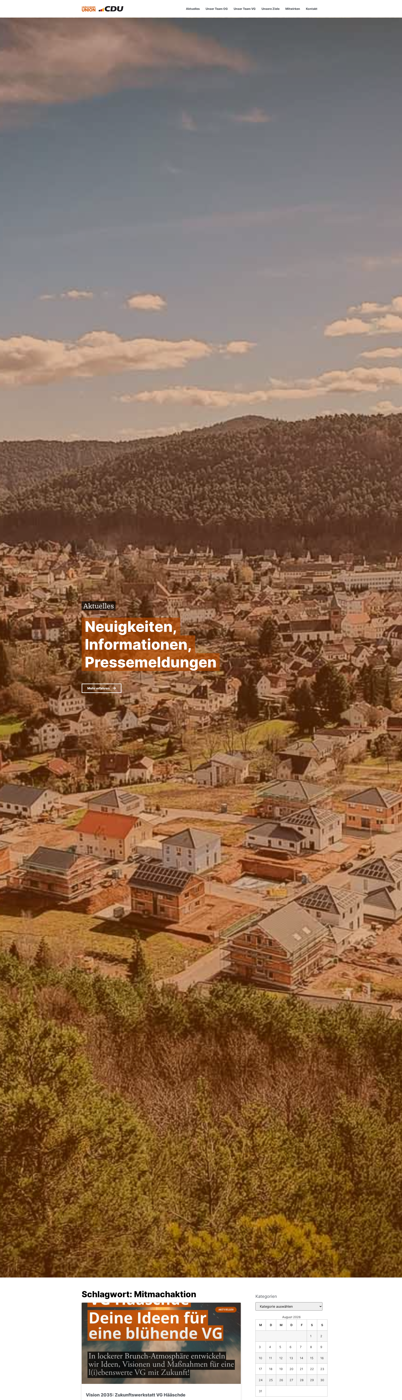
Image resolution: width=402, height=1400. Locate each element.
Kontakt (311, 8)
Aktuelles (193, 8)
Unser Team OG (217, 8)
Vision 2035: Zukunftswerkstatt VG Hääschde (136, 1394)
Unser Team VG (245, 8)
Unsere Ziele (271, 8)
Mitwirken (292, 8)
